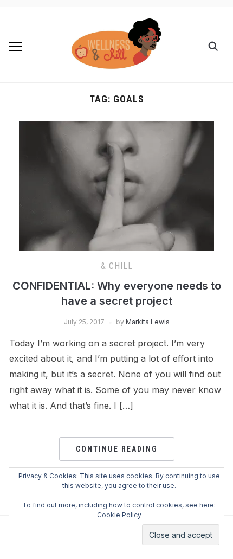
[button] (15, 47)
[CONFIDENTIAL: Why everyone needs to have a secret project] (116, 127)
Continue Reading (117, 449)
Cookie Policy (119, 515)
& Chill (117, 266)
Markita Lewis (148, 322)
